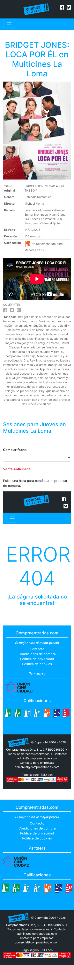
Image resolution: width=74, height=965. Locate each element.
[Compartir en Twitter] (12, 311)
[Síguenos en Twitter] (69, 8)
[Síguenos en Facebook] (62, 8)
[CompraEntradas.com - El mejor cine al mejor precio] (36, 9)
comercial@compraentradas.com (37, 767)
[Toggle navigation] (9, 24)
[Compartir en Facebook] (5, 311)
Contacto (37, 649)
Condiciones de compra (37, 654)
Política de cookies (37, 664)
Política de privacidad (37, 659)
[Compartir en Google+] (19, 311)
